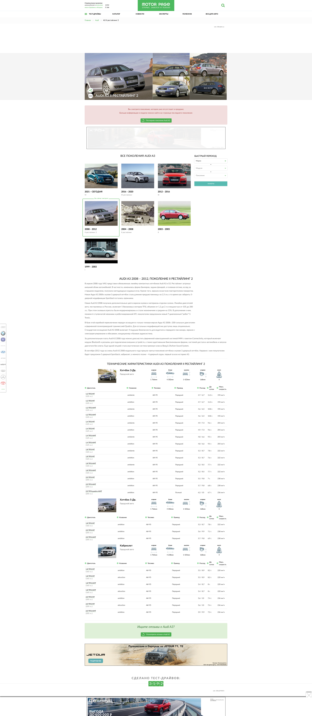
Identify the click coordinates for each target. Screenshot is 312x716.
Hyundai (2, 352)
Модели (199, 168)
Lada (2, 371)
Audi (2, 327)
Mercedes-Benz (2, 377)
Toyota (2, 383)
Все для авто (212, 14)
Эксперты (163, 14)
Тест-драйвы (95, 14)
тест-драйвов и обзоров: (94, 7)
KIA (2, 364)
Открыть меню (86, 16)
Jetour (2, 358)
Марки (198, 161)
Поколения (200, 175)
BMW (2, 333)
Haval (2, 346)
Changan (2, 339)
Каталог (116, 14)
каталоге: (99, 5)
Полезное (187, 14)
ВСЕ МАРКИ (3, 388)
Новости (140, 14)
